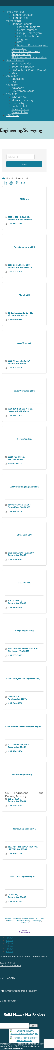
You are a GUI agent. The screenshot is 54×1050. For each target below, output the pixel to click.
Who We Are (19, 97)
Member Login (20, 17)
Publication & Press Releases (29, 69)
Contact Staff (19, 106)
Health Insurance (27, 30)
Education (12, 75)
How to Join (19, 48)
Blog (14, 72)
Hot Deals (40, 919)
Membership (13, 20)
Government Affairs (23, 90)
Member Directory (23, 14)
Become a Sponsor (23, 66)
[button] (3, 178)
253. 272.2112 (8, 978)
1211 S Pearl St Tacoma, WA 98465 (10, 964)
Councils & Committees (26, 51)
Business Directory (12, 919)
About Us (11, 94)
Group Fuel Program (29, 33)
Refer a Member (21, 54)
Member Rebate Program (32, 45)
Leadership (18, 103)
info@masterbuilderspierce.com (18, 990)
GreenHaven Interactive (11, 1049)
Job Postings (36, 921)
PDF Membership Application (29, 57)
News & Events (15, 60)
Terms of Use (20, 112)
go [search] (25, 164)
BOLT (15, 81)
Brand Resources (9, 1000)
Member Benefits (22, 23)
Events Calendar (21, 63)
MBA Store (12, 115)
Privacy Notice (20, 109)
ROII (19, 42)
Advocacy (12, 84)
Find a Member (15, 11)
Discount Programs (28, 26)
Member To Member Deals (18, 921)
